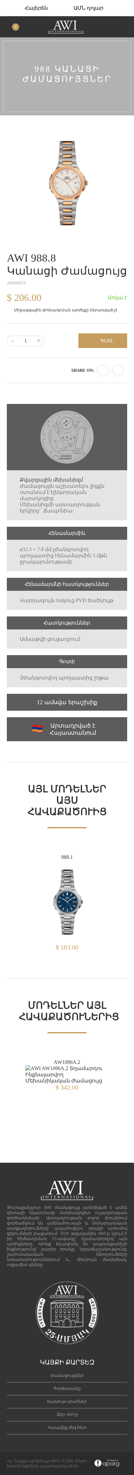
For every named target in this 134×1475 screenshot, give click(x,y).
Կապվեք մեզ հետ (67, 1427)
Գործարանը (67, 1388)
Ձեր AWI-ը (67, 1414)
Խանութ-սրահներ (67, 1401)
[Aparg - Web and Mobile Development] (106, 1463)
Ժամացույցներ (67, 1375)
